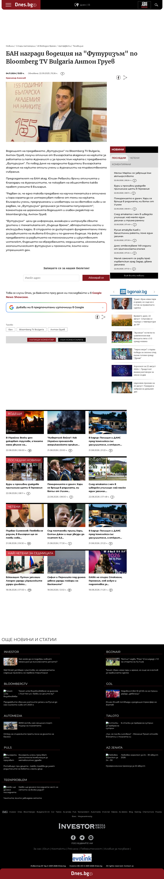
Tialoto (112, 716)
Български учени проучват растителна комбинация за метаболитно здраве (33, 758)
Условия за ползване (116, 848)
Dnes (20, 812)
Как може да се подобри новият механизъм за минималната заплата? (38, 660)
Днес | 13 (85, 5)
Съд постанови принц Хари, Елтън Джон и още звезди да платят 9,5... (65, 534)
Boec (74, 816)
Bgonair (113, 652)
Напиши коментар (41, 339)
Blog (131, 812)
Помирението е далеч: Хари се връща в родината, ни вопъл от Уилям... (65, 488)
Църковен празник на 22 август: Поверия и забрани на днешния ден (144, 387)
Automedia (13, 716)
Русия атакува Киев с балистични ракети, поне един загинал (133, 233)
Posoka (158, 812)
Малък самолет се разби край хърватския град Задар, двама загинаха (133, 261)
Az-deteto (123, 812)
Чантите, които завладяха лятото (23, 798)
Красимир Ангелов (16, 78)
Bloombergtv (16, 684)
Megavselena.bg (85, 816)
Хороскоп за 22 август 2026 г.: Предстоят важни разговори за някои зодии (145, 370)
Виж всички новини (134, 275)
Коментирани (121, 164)
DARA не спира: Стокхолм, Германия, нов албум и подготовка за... (105, 581)
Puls (8, 747)
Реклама (73, 848)
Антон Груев (57, 329)
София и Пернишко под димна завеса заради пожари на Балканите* (66, 581)
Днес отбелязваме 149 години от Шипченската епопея (132, 247)
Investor (11, 652)
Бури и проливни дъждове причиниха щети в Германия (132, 187)
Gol (109, 684)
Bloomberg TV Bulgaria (31, 329)
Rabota (114, 812)
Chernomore (148, 812)
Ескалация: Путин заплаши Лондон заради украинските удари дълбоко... (24, 581)
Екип (46, 848)
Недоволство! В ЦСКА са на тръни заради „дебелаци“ (139, 692)
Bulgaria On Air (43, 812)
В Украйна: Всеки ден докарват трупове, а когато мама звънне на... (24, 441)
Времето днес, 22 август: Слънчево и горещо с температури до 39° (145, 320)
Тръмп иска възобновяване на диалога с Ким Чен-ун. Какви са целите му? (38, 692)
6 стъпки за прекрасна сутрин (137, 723)
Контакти (58, 848)
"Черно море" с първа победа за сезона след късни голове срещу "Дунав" (145, 353)
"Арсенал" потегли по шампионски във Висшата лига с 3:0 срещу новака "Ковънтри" (133, 339)
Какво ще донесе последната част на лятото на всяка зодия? (38, 788)
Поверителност (91, 848)
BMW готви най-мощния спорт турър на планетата (35, 724)
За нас (37, 848)
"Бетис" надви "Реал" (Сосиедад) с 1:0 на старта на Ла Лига (140, 660)
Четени (134, 157)
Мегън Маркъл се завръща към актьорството (132, 175)
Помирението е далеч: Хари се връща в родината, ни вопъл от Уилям (134, 201)
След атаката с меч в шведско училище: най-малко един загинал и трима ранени (133, 217)
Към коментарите (71, 339)
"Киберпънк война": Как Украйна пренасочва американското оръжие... (63, 441)
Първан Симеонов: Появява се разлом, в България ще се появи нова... (24, 534)
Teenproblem (15, 780)
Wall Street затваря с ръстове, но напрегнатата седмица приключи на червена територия (29, 671)
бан (10, 329)
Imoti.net (106, 812)
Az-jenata (114, 747)
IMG (5, 812)
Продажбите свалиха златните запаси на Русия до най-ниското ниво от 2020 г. (30, 703)
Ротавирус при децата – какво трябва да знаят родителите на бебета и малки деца (29, 767)
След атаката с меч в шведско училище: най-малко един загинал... (107, 488)
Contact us (129, 866)
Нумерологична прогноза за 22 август (125, 766)
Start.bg (138, 812)
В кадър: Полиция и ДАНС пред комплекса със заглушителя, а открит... (105, 441)
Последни (119, 157)
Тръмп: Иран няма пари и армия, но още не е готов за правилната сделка (145, 303)
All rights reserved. (77, 866)
